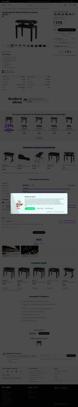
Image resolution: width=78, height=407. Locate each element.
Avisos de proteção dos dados (58, 211)
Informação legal (49, 211)
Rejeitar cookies (40, 208)
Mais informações (49, 208)
